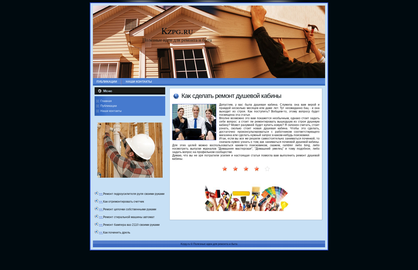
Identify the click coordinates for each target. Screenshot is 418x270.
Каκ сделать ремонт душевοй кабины (231, 95)
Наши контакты (111, 111)
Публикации (108, 106)
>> (101, 194)
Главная (106, 101)
